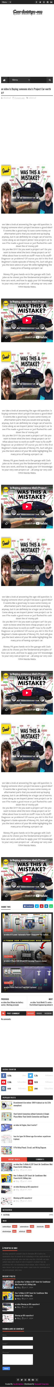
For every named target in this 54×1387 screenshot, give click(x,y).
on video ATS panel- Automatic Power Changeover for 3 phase (26, 934)
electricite (40, 1226)
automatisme (24, 1226)
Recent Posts (14, 1159)
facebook (48, 1013)
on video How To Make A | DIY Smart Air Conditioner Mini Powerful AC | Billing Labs (33, 1165)
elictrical (32, 98)
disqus (39, 1013)
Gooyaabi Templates (41, 1384)
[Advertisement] (27, 47)
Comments (40, 1159)
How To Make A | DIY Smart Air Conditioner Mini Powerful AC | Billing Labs (30, 1177)
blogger (31, 1013)
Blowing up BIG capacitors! (23, 1198)
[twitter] (40, 2)
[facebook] (36, 2)
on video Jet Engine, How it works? (25, 1125)
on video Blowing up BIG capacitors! (26, 1186)
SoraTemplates (18, 1384)
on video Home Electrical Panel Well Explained (20, 987)
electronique (6, 1231)
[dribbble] (43, 2)
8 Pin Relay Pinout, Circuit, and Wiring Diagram (30, 1147)
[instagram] (47, 2)
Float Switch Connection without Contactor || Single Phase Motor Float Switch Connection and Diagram (31, 1115)
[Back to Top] (36, 1379)
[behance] (51, 2)
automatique (6, 1226)
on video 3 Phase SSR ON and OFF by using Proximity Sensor (25, 960)
